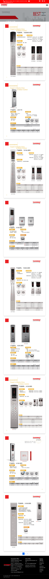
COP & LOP (6, 22)
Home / (10, 24)
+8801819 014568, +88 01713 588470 (12, 1)
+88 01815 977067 (23, 1)
